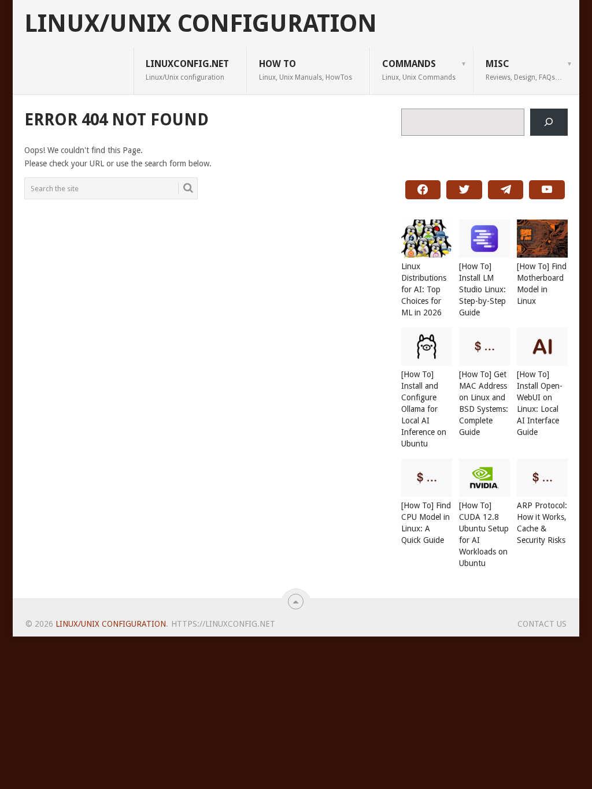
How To (305, 69)
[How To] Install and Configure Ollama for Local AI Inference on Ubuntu (423, 409)
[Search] (549, 122)
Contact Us (542, 623)
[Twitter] (464, 190)
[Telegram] (506, 190)
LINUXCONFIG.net (187, 69)
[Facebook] (423, 190)
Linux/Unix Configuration (200, 24)
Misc (524, 69)
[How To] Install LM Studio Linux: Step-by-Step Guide (482, 289)
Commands (419, 69)
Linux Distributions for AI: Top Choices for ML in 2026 (423, 289)
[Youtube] (547, 190)
